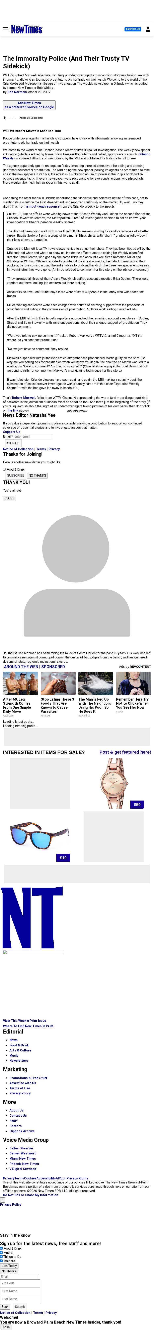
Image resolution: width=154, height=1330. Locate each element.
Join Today (9, 1266)
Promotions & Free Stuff (28, 1078)
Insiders (9, 1261)
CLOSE (9, 498)
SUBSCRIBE (15, 475)
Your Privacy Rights (73, 1178)
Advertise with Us (22, 1083)
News (13, 1040)
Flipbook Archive (21, 1131)
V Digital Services (22, 1169)
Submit (20, 1307)
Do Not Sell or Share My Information (30, 1195)
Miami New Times (22, 1159)
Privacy (54, 449)
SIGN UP (13, 443)
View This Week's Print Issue (24, 1021)
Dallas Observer (21, 1148)
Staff (13, 1121)
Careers (15, 1126)
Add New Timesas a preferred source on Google (29, 105)
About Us (16, 1110)
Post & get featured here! (125, 752)
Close (6, 1327)
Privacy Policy (20, 1093)
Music (13, 1056)
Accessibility (46, 1178)
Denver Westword (22, 1153)
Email (8, 436)
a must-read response (43, 206)
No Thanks (9, 1271)
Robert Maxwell (23, 398)
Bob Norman (16, 92)
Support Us (133, 29)
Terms (41, 449)
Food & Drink (19, 1045)
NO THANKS (37, 475)
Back (5, 1307)
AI (57, 1178)
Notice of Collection (18, 449)
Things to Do (12, 1257)
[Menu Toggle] (5, 29)
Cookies (30, 1178)
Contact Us (18, 1116)
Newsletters (18, 1061)
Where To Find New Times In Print (28, 1026)
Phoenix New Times (24, 1164)
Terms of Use (19, 1088)
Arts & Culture (20, 1050)
